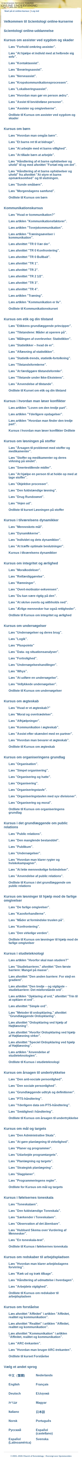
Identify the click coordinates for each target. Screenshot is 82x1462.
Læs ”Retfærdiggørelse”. (27, 576)
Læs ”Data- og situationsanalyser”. (34, 651)
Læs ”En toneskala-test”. (27, 1240)
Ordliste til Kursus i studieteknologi (34, 1062)
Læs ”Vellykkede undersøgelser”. (33, 684)
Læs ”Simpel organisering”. (29, 770)
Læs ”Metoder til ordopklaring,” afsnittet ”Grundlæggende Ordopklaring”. (37, 1014)
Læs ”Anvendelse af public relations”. (36, 876)
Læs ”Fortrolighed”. (23, 658)
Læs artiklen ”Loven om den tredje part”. (38, 407)
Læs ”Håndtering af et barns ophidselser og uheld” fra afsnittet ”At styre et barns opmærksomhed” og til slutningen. (40, 175)
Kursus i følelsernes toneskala (28, 1197)
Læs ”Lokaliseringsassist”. (28, 89)
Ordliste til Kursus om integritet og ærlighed (40, 615)
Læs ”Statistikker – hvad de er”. (31, 345)
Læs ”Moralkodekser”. (25, 570)
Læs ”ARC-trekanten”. (25, 1343)
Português (43, 1420)
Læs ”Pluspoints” (21, 645)
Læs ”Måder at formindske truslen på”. (36, 920)
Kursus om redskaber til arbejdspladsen (36, 1257)
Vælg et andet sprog (20, 1367)
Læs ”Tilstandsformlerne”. (28, 364)
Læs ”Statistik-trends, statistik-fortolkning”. (40, 358)
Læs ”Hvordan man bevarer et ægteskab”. (39, 740)
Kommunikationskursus (23, 208)
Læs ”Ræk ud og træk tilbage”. (31, 1273)
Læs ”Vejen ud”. (20, 503)
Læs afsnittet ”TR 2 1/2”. (26, 276)
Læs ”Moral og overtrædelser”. (31, 714)
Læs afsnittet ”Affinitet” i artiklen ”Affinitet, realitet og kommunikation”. (39, 1315)
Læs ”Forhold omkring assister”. (32, 46)
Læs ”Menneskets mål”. (26, 526)
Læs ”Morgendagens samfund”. (32, 191)
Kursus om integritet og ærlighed (31, 563)
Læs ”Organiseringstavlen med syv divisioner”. (43, 796)
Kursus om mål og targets (25, 1129)
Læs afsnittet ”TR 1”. (24, 263)
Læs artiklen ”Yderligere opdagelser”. (36, 414)
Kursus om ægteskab (21, 701)
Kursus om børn (17, 129)
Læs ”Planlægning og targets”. (31, 1161)
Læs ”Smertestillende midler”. (30, 467)
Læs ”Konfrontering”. (24, 926)
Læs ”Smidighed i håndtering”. (31, 1111)
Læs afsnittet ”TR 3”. (24, 282)
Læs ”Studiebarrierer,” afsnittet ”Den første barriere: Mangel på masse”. (40, 968)
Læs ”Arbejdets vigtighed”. (28, 1286)
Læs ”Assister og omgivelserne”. (32, 108)
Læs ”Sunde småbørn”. (26, 184)
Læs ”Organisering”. (23, 783)
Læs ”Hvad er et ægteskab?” (29, 708)
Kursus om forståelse (21, 1307)
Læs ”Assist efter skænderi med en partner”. (41, 733)
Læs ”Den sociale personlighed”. (32, 1085)
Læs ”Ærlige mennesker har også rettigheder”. (42, 608)
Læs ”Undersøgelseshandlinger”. (33, 664)
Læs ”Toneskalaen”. (23, 1204)
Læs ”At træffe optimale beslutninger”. (36, 546)
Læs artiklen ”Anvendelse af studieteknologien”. (29, 1054)
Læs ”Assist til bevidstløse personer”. (36, 102)
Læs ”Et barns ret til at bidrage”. (32, 142)
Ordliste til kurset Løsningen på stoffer (36, 509)
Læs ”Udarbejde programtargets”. (33, 1154)
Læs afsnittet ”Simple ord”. (28, 1006)
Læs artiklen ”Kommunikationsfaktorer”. (38, 221)
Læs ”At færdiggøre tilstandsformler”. (36, 371)
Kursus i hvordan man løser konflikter (35, 401)
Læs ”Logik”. (18, 639)
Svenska (42, 1439)
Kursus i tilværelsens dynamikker (31, 520)
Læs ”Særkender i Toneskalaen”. (32, 1217)
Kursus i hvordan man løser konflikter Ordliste (42, 430)
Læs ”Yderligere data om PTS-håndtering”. (39, 1105)
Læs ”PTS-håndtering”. (25, 1098)
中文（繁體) (17, 1375)
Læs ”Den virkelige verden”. (29, 933)
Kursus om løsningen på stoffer (29, 441)
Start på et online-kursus (16, 11)
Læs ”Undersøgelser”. (25, 853)
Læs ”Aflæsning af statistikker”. (31, 351)
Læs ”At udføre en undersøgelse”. (33, 677)
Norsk (13, 1420)
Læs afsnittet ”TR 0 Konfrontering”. (34, 250)
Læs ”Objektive (28, 484)
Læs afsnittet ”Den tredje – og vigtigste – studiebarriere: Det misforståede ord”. (38, 988)
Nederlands (44, 1375)
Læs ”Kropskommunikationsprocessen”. (38, 82)
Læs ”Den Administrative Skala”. (32, 1135)
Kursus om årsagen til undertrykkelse (34, 1072)
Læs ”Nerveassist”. (23, 76)
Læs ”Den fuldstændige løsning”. (33, 490)
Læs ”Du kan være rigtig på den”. (33, 595)
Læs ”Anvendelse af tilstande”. (31, 384)
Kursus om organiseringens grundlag (34, 757)
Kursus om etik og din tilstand (28, 319)
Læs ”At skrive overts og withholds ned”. (38, 602)
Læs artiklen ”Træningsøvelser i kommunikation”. (32, 236)
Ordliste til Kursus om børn (28, 197)
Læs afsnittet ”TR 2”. (24, 269)
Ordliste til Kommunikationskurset (33, 308)
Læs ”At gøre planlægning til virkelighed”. (39, 1141)
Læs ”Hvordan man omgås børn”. (33, 135)
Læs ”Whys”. (18, 671)
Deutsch (15, 1393)
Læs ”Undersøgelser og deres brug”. (35, 632)
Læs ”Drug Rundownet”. (26, 496)
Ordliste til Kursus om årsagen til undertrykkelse (43, 1118)
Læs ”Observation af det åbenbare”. (34, 1223)
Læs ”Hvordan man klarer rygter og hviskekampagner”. (34, 861)
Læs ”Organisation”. (23, 764)
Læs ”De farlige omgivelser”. (29, 907)
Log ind (35, 11)
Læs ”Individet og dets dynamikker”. (35, 539)
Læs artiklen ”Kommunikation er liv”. (35, 302)
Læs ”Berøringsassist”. (26, 69)
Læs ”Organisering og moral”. (30, 802)
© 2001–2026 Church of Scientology (27, 1456)
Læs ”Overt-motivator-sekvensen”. (34, 589)
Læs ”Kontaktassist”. (24, 63)
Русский (15, 1430)
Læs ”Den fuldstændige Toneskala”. (35, 1210)
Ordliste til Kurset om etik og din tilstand (37, 390)
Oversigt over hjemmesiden (59, 1456)
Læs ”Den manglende (34, 840)
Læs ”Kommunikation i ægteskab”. (34, 727)
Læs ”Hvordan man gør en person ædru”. (39, 95)
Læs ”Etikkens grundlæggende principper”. (40, 326)
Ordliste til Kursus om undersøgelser (35, 690)
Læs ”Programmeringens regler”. (33, 1180)
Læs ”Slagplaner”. (22, 1174)
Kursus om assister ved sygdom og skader (39, 40)
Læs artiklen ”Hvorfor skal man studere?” (39, 960)
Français (42, 1384)
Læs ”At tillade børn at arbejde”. (32, 155)
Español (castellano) (44, 1431)
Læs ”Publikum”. (21, 846)
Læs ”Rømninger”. (22, 583)
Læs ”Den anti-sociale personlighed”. (36, 1079)
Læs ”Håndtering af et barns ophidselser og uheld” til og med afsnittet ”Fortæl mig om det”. (42, 163)
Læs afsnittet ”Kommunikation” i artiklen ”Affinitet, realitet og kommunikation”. (38, 1335)
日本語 (40, 1412)
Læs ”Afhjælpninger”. (24, 720)
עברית (13, 1402)
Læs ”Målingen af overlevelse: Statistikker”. (40, 338)
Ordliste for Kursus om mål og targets (36, 1187)
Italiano (14, 1411)
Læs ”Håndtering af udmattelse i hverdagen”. (41, 1280)
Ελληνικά (42, 1393)
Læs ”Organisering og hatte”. (30, 776)
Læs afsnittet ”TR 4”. (24, 289)
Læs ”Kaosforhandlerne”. (27, 913)
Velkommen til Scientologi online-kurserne (38, 21)
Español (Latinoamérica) (20, 1440)
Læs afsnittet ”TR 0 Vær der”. (30, 244)
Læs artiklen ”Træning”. (26, 295)
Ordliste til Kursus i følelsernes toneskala (38, 1246)
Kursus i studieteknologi (24, 953)
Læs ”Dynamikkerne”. (24, 533)
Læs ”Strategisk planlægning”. (31, 1167)
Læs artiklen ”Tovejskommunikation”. (36, 227)
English (14, 1384)
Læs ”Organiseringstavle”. (28, 789)
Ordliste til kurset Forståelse (29, 1356)
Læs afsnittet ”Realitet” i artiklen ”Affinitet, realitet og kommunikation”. (39, 1325)
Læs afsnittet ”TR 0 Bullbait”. (29, 257)
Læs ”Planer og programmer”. (30, 1148)
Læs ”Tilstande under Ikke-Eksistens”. (36, 377)
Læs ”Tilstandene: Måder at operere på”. (38, 332)
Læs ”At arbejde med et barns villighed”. (38, 148)
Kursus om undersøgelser (25, 626)
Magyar (41, 1402)
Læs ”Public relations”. (25, 833)
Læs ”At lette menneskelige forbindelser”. (39, 869)
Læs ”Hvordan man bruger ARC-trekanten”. (40, 1349)
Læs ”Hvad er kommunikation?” (32, 214)
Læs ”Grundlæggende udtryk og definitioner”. (42, 1092)
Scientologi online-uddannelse (29, 31)
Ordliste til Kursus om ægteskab (32, 746)
